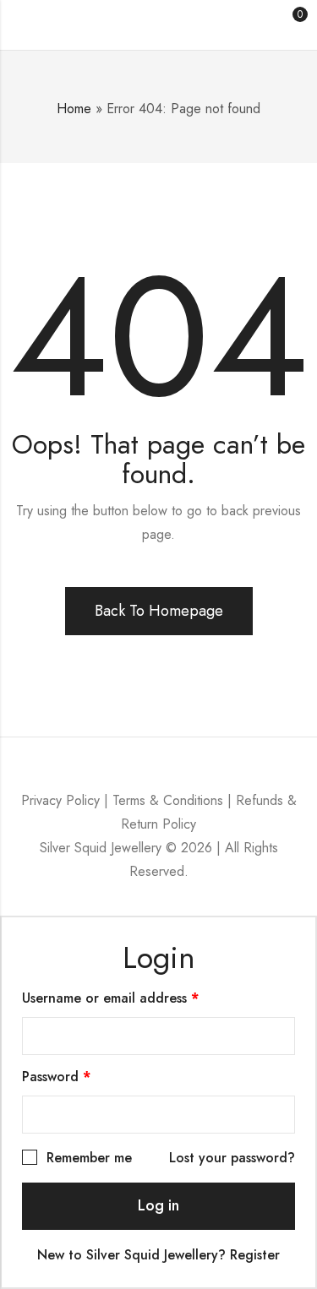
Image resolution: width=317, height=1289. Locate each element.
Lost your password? (232, 1157)
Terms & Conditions (167, 800)
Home (74, 108)
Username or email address (138, 997)
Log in (158, 1205)
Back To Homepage (159, 611)
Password (83, 1075)
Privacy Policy (60, 800)
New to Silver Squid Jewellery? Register (158, 1255)
